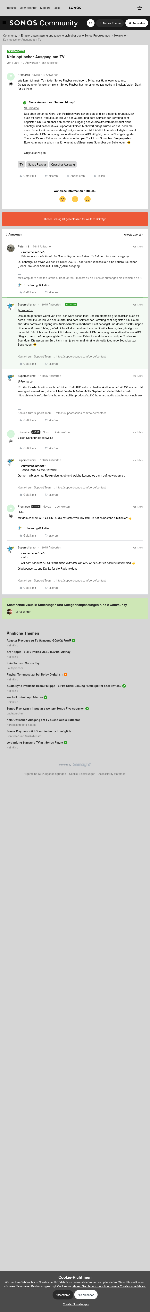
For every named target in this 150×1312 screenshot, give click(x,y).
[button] (4, 24)
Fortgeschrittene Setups (21, 725)
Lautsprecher (15, 668)
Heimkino (120, 35)
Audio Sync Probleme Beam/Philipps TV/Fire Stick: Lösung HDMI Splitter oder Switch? (64, 686)
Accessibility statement (112, 774)
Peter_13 (23, 246)
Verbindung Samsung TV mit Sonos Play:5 (35, 742)
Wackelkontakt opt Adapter (25, 697)
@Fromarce (31, 108)
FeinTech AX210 (66, 262)
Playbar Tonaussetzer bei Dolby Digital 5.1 (35, 674)
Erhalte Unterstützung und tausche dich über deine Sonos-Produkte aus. (66, 35)
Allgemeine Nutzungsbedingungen (45, 774)
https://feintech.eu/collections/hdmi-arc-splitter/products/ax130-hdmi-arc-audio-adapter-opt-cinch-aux (80, 395)
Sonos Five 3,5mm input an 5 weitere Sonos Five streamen (46, 708)
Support (45, 8)
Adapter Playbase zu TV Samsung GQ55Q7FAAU (39, 640)
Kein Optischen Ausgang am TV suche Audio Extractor (43, 720)
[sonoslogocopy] (75, 8)
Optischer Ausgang (63, 164)
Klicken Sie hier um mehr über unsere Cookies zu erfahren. (109, 1286)
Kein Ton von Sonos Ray (23, 663)
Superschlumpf (27, 304)
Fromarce (24, 75)
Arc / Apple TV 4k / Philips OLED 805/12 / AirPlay (39, 652)
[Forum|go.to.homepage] (44, 23)
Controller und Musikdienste (24, 736)
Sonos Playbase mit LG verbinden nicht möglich (39, 731)
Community (10, 35)
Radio (56, 8)
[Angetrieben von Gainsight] (75, 766)
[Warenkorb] (139, 8)
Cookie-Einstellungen (82, 774)
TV (21, 164)
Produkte (11, 8)
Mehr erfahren (28, 8)
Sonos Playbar (37, 164)
